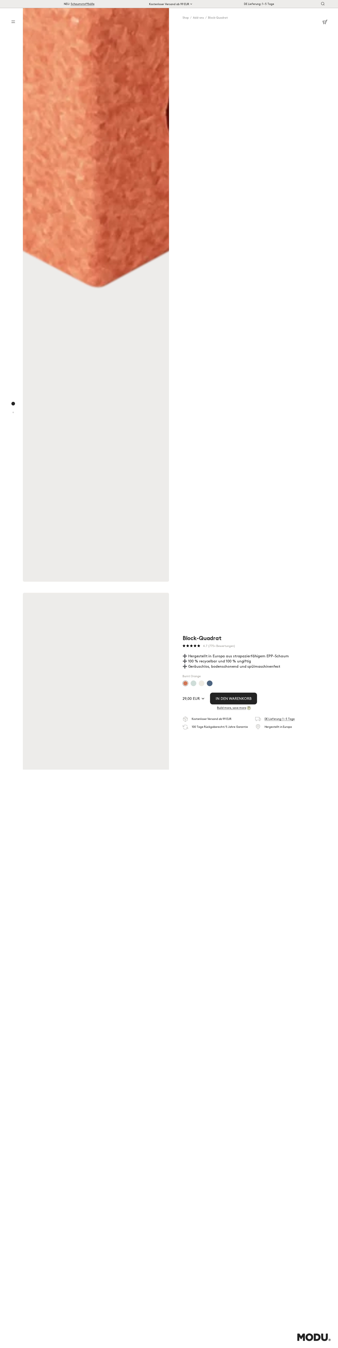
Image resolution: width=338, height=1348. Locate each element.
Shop (186, 18)
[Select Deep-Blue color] (209, 683)
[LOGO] (314, 1340)
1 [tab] (13, 407)
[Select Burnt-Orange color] (185, 683)
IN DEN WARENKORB (234, 699)
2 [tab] (13, 416)
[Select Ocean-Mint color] (193, 683)
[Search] (323, 4)
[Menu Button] (13, 21)
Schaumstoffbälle (83, 4)
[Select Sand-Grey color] (201, 683)
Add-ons (198, 18)
